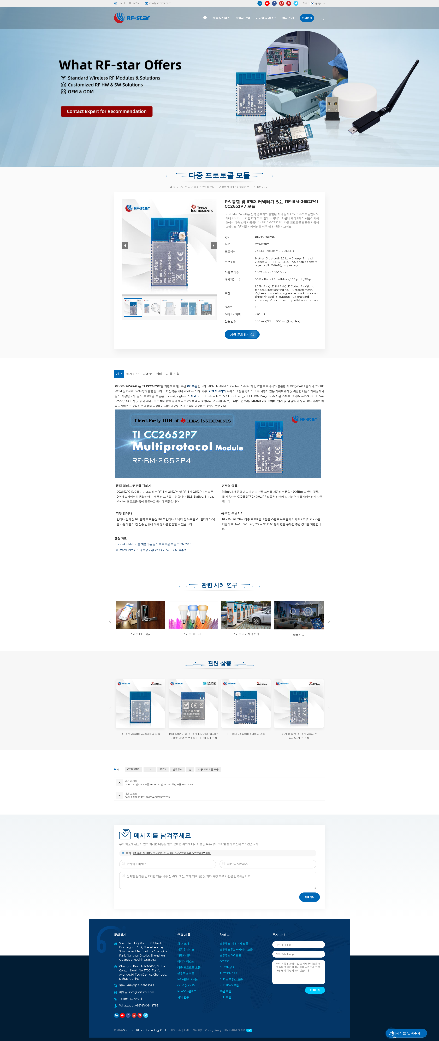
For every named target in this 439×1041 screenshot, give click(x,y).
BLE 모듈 (225, 997)
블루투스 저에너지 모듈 (234, 943)
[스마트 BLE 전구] (140, 614)
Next (329, 621)
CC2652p (226, 961)
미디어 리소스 (185, 961)
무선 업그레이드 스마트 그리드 (299, 634)
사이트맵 (197, 1030)
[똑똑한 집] (245, 615)
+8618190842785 (146, 1005)
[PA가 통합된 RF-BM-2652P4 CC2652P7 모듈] (246, 703)
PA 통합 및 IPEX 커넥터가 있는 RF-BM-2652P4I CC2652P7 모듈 (172, 853)
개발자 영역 (184, 955)
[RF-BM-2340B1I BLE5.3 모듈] (193, 703)
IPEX (163, 769)
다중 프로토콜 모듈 (204, 187)
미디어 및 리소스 (266, 18)
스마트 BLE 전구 (140, 634)
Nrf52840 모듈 (229, 985)
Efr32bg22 (227, 967)
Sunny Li (136, 998)
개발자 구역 (243, 18)
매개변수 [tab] (132, 374)
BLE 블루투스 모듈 (231, 979)
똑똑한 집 (246, 634)
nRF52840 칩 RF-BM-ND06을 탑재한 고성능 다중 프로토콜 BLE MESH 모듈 (140, 735)
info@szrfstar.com (160, 3)
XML (186, 1030)
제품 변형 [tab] (173, 374)
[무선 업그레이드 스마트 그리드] (298, 615)
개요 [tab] (119, 374)
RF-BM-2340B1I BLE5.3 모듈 (193, 733)
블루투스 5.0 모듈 (230, 955)
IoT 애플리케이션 (188, 979)
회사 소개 (288, 18)
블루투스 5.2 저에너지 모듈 (236, 949)
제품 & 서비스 (221, 18)
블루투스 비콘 (185, 973)
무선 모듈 (185, 187)
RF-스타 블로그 (187, 991)
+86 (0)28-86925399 (140, 985)
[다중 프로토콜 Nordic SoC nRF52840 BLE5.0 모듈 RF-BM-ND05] (299, 703)
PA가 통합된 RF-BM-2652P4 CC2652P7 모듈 (246, 735)
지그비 (149, 769)
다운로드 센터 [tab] (152, 374)
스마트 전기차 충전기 (193, 634)
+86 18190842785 (129, 3)
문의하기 (307, 18)
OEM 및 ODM (186, 985)
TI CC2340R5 (228, 973)
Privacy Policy (213, 1030)
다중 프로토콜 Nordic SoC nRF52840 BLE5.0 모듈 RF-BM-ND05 (299, 735)
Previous (109, 621)
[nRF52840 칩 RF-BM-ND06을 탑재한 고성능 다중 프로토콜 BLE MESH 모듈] (140, 703)
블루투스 (177, 769)
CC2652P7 (133, 769)
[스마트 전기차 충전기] (192, 614)
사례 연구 (183, 997)
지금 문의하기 (240, 335)
